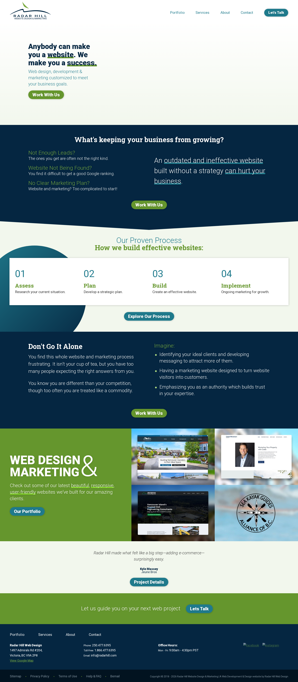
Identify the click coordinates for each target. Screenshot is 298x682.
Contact (247, 13)
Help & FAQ (93, 676)
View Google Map (21, 660)
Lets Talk (199, 608)
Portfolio (177, 13)
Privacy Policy (39, 676)
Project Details (149, 582)
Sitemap (15, 676)
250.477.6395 (101, 645)
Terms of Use (67, 676)
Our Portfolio (27, 511)
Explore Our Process (149, 316)
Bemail (115, 676)
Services (202, 13)
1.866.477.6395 (105, 650)
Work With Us (46, 94)
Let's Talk (276, 13)
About (225, 13)
